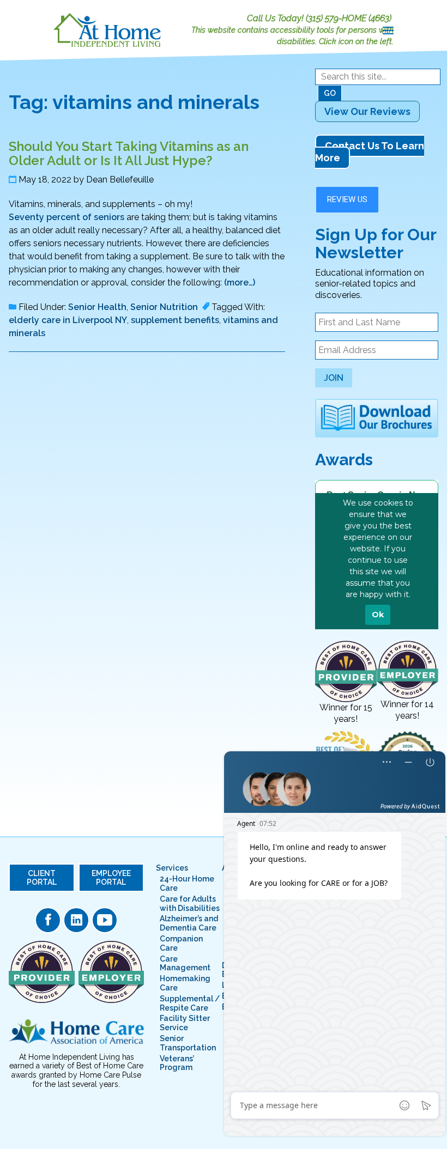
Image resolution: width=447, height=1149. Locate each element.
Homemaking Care (185, 983)
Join (333, 378)
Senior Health (97, 307)
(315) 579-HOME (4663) (348, 18)
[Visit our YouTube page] (105, 920)
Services (172, 868)
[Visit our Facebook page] (48, 920)
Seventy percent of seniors (66, 217)
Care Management (185, 963)
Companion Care (181, 943)
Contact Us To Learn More (369, 151)
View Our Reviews (367, 111)
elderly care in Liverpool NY (68, 320)
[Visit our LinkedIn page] (76, 920)
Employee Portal (111, 877)
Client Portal (42, 877)
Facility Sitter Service (185, 1023)
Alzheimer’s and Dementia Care (189, 923)
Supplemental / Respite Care (190, 1003)
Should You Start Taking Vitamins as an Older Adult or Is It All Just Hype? (129, 153)
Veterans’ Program (177, 1063)
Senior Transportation (188, 1043)
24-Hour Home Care (187, 883)
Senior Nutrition (164, 307)
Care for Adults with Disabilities (190, 904)
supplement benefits (175, 320)
